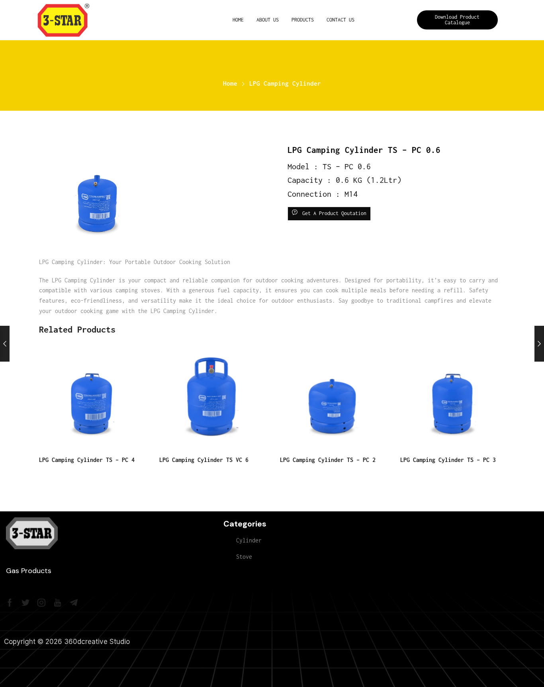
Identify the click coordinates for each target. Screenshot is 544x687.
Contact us (340, 20)
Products (303, 20)
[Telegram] (74, 603)
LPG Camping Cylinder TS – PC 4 (87, 459)
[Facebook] (10, 603)
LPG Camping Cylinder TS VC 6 (204, 459)
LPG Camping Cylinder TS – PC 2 (328, 459)
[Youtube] (57, 603)
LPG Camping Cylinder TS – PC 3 (448, 459)
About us (267, 20)
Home (238, 20)
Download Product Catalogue (457, 19)
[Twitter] (25, 603)
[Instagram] (41, 603)
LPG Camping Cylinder (285, 83)
